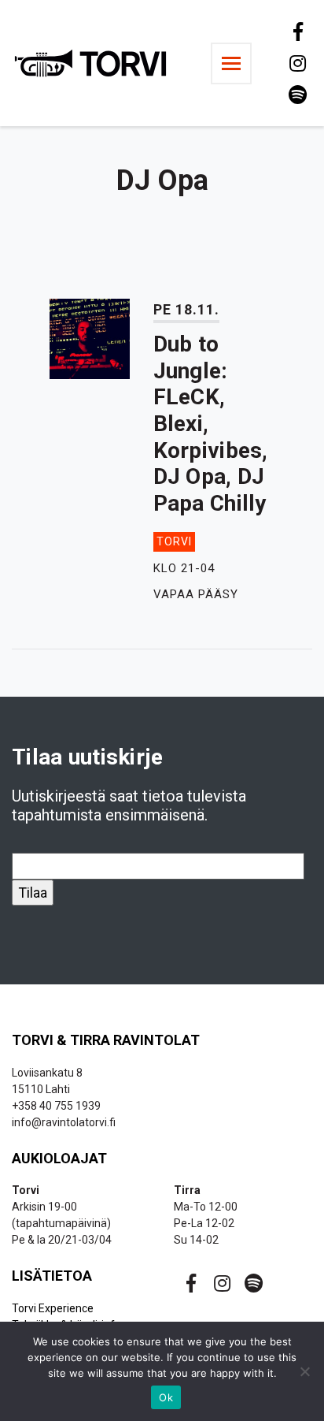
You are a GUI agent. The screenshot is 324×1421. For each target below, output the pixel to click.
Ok (166, 1397)
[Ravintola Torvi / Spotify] (296, 94)
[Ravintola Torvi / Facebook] (296, 31)
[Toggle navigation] (231, 63)
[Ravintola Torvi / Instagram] (296, 63)
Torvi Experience (53, 1308)
